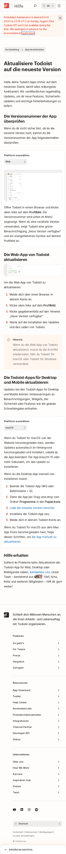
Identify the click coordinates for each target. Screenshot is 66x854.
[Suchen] (35, 6)
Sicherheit (18, 832)
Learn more (28, 33)
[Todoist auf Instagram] (29, 810)
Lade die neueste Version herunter (32, 508)
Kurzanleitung (12, 49)
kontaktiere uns (40, 572)
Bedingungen (46, 832)
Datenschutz (31, 832)
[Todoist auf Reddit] (36, 810)
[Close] (60, 18)
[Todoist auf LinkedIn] (21, 810)
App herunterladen (34, 49)
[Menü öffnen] (59, 6)
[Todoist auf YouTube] (14, 810)
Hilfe (18, 6)
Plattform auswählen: (17, 155)
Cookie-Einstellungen (23, 836)
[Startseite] (6, 6)
